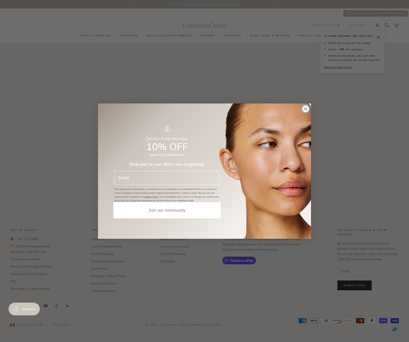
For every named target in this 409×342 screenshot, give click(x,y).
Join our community (167, 210)
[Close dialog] (305, 109)
